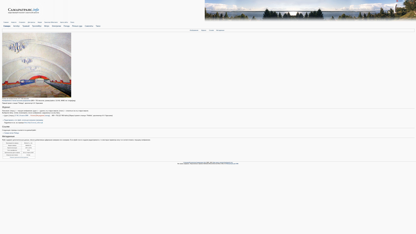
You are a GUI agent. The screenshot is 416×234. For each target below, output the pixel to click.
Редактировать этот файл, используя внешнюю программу (23, 120)
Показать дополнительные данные (19, 157)
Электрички (56, 26)
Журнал (203, 30)
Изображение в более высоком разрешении (16, 100)
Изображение (194, 30)
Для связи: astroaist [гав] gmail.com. (223, 162)
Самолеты (89, 26)
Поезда (67, 26)
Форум (40, 22)
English (400, 1)
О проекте (22, 22)
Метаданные (220, 30)
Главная (6, 22)
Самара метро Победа (11, 133)
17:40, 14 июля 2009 (21, 115)
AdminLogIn (410, 1)
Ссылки (211, 30)
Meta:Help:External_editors (32, 123)
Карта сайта (64, 22)
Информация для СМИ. (232, 163)
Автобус (16, 26)
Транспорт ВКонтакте (51, 22)
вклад (47, 115)
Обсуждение (40, 115)
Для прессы (31, 22)
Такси (98, 26)
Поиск (72, 22)
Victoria (32, 115)
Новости (13, 22)
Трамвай (25, 26)
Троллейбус (37, 26)
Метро (46, 26)
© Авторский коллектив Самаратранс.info (194, 162)
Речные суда (77, 26)
